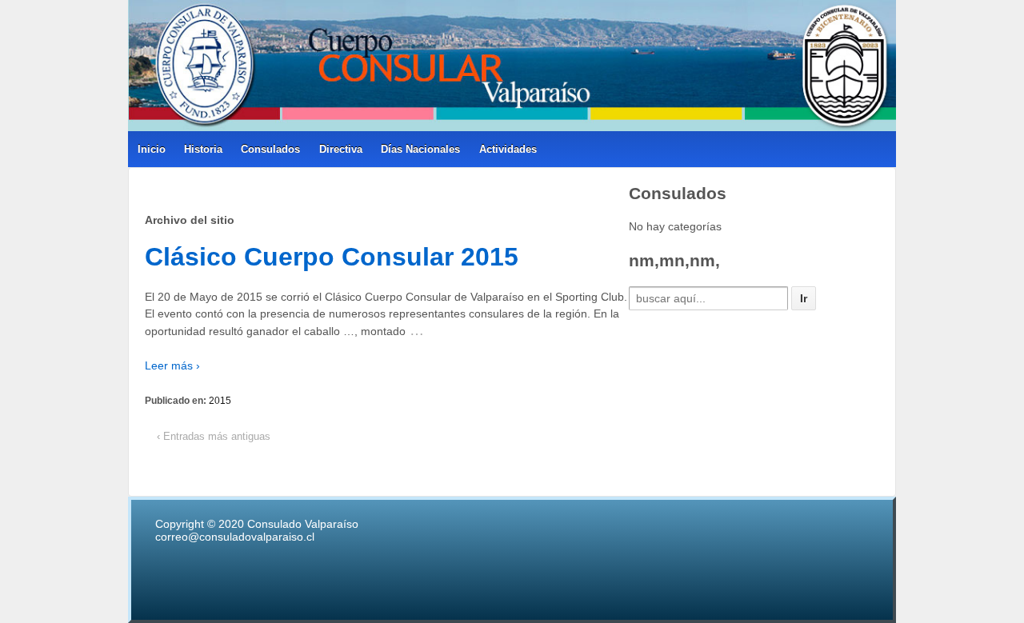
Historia (203, 149)
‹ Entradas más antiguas (213, 436)
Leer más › (172, 365)
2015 (220, 400)
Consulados (270, 149)
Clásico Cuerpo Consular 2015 (331, 256)
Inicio (152, 149)
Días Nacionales (420, 149)
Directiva (340, 149)
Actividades (508, 149)
